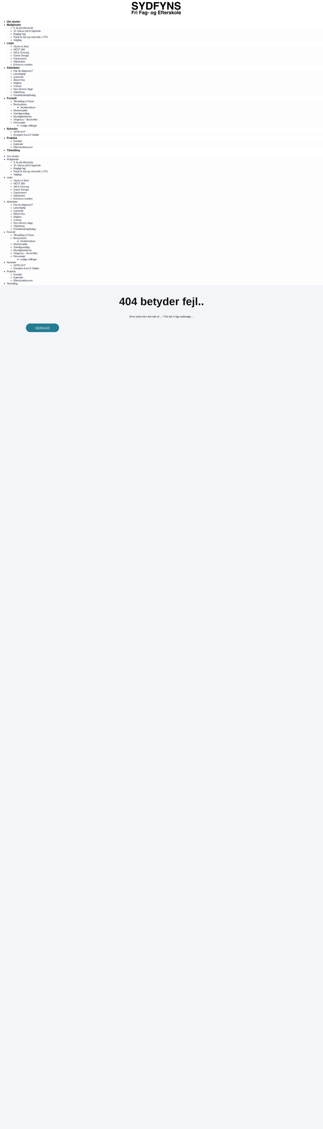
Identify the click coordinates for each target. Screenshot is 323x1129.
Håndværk (19, 61)
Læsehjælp (19, 73)
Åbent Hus (19, 79)
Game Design (21, 55)
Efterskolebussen (23, 147)
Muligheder (14, 24)
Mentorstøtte (20, 110)
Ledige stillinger (28, 125)
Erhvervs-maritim (23, 64)
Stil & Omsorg (21, 52)
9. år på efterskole (23, 27)
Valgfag (17, 40)
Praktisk (12, 138)
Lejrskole (18, 76)
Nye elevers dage (23, 89)
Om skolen (13, 21)
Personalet (19, 122)
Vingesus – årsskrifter (25, 119)
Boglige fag (19, 34)
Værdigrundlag (21, 113)
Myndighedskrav (22, 116)
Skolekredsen (27, 107)
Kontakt (17, 141)
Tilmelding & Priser (23, 101)
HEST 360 (19, 49)
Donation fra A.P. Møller (26, 134)
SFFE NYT (19, 131)
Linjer (10, 43)
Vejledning (19, 92)
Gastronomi (19, 58)
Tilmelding (13, 150)
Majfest (17, 83)
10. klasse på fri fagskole (27, 30)
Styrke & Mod (21, 46)
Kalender (18, 144)
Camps (17, 86)
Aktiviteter (13, 67)
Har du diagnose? (23, 70)
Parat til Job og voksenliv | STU (30, 37)
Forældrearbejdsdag (24, 95)
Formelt (11, 98)
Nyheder (12, 128)
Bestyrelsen (20, 104)
